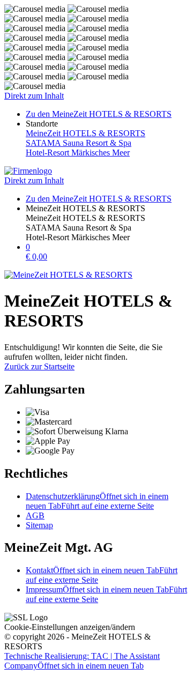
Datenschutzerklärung (97, 501)
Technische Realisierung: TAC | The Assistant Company (82, 660)
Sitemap (39, 525)
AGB (35, 515)
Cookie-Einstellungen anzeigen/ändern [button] (69, 627)
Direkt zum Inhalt (34, 95)
